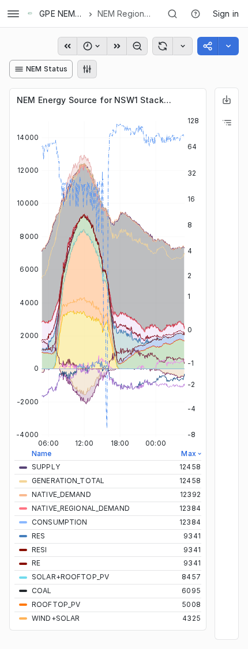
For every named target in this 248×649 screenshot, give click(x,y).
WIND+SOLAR (56, 618)
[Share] (228, 46)
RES (38, 536)
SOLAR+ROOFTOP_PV (70, 576)
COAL (42, 590)
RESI (39, 549)
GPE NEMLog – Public (61, 13)
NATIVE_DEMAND (61, 494)
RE (36, 563)
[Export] (226, 100)
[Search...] (172, 14)
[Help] (195, 14)
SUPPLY (46, 466)
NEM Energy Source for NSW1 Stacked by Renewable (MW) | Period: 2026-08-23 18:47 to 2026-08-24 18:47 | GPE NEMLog (96, 100)
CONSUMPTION (59, 522)
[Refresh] (162, 46)
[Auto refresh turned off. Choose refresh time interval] (183, 46)
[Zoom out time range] (137, 46)
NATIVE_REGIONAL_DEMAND (81, 508)
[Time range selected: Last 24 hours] (92, 46)
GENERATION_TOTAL (68, 480)
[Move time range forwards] (117, 46)
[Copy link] (207, 46)
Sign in (226, 13)
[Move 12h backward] (67, 46)
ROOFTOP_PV (56, 604)
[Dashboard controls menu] (87, 69)
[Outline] (226, 123)
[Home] (30, 14)
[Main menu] (13, 14)
